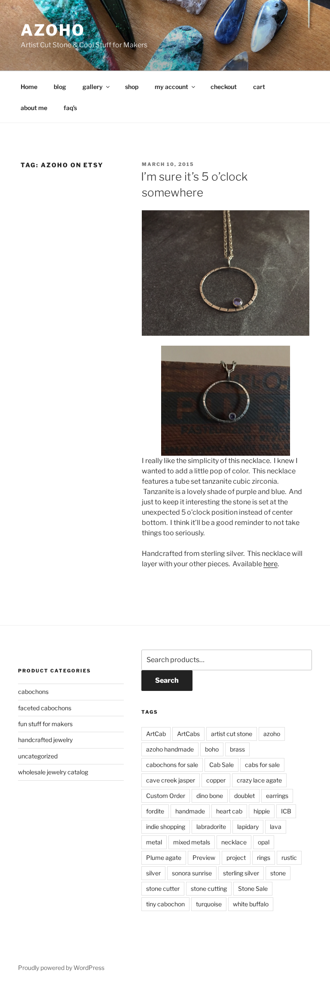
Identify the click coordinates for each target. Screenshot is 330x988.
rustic (289, 857)
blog (60, 86)
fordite (155, 811)
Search (167, 680)
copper (216, 780)
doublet (244, 795)
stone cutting (209, 888)
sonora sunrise (192, 873)
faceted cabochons (44, 708)
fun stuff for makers (45, 723)
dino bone (209, 795)
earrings (277, 795)
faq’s (70, 107)
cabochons (33, 691)
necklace (234, 842)
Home (29, 86)
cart (259, 86)
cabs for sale (262, 764)
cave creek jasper (170, 780)
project (236, 857)
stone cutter (163, 888)
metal (154, 842)
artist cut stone (231, 733)
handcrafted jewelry (45, 739)
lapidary (248, 826)
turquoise (209, 904)
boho (212, 749)
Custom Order (165, 795)
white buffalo (251, 904)
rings (263, 857)
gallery (92, 86)
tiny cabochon (165, 904)
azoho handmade (170, 749)
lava (275, 826)
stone (278, 873)
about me (34, 107)
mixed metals (191, 842)
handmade (190, 811)
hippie (262, 811)
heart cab (229, 811)
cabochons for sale (172, 764)
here (270, 564)
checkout (224, 86)
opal (263, 842)
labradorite (211, 826)
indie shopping (165, 826)
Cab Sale (221, 764)
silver (153, 873)
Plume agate (163, 857)
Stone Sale (253, 888)
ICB (286, 811)
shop (131, 86)
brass (237, 749)
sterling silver (241, 873)
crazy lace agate (259, 780)
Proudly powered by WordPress (61, 967)
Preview (203, 857)
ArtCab (156, 733)
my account (171, 86)
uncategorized (38, 756)
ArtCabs (188, 733)
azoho (53, 30)
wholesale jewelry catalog (53, 772)
